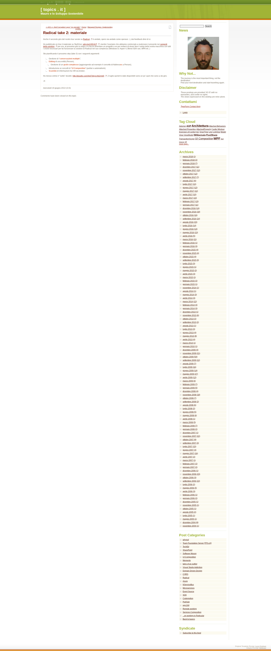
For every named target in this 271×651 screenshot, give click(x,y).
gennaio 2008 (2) (190, 429)
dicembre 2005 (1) (190, 502)
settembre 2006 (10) (191, 481)
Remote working (190, 609)
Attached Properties (187, 129)
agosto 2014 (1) (189, 291)
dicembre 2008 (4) (190, 391)
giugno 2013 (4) (189, 333)
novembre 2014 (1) (191, 288)
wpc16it (186, 605)
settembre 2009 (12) (191, 360)
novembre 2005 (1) (191, 505)
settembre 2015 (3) (191, 260)
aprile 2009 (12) (189, 377)
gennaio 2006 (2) (190, 498)
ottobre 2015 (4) (189, 257)
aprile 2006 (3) (189, 491)
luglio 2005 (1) (189, 515)
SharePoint (187, 550)
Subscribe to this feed (192, 633)
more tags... (184, 144)
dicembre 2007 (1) (190, 433)
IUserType (204, 132)
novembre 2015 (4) (191, 253)
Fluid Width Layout (59, 2)
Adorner (182, 126)
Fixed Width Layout (62, 2)
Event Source (188, 591)
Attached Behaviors (217, 126)
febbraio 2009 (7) (190, 384)
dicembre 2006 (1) (190, 471)
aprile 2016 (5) (189, 236)
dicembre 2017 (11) (191, 167)
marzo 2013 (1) (189, 343)
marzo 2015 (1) (189, 277)
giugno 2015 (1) (189, 267)
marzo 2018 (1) (189, 156)
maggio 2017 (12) (190, 191)
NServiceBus (188, 585)
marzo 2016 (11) (190, 239)
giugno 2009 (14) (190, 371)
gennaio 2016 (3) (190, 246)
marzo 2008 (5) (189, 422)
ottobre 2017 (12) (190, 174)
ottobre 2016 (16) (190, 215)
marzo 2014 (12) (190, 301)
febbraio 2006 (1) (190, 495)
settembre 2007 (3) (191, 443)
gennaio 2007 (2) (190, 467)
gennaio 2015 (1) (190, 284)
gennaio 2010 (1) (190, 346)
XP (186, 142)
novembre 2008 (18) (191, 395)
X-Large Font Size (52, 2)
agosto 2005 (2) (189, 512)
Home (84, 27)
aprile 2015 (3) (189, 274)
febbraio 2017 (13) (191, 201)
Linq (211, 132)
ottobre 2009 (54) (190, 357)
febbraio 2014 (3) (190, 305)
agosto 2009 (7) (189, 364)
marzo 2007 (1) (189, 460)
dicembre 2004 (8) (190, 522)
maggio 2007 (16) (190, 453)
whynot (186, 540)
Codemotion (188, 598)
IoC (197, 132)
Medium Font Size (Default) (47, 2)
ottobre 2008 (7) (189, 398)
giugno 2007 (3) (189, 450)
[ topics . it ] (53, 9)
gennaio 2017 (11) (190, 205)
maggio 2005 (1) (190, 519)
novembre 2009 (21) (191, 353)
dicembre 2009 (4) (190, 350)
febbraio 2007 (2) (190, 464)
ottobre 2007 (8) (189, 440)
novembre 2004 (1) (191, 526)
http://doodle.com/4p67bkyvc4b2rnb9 (88, 76)
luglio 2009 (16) (189, 367)
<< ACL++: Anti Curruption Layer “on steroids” (63, 27)
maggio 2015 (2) (190, 270)
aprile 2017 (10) (189, 194)
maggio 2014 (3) (190, 295)
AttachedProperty (203, 129)
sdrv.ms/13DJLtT (90, 44)
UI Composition (204, 138)
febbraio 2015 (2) (190, 281)
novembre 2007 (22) (191, 436)
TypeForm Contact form (190, 106)
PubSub (186, 602)
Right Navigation (69, 2)
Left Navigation (67, 2)
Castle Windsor (218, 129)
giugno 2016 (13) (190, 229)
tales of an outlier (190, 564)
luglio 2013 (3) (189, 329)
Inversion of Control (187, 132)
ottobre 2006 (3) (189, 478)
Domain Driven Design (192, 571)
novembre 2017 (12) (191, 170)
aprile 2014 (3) (189, 298)
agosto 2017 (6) (189, 181)
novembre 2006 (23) (191, 474)
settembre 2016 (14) (191, 219)
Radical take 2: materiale (65, 33)
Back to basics (189, 619)
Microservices (188, 588)
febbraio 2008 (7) (190, 426)
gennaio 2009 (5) (190, 388)
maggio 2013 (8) (190, 336)
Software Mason (190, 553)
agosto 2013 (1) (189, 326)
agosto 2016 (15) (190, 222)
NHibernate (200, 135)
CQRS (185, 574)
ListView (216, 132)
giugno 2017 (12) (190, 188)
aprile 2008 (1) (189, 419)
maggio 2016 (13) (190, 232)
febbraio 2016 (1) (190, 243)
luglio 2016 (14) (189, 226)
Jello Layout (56, 2)
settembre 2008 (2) (191, 402)
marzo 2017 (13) (190, 198)
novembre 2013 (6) (191, 315)
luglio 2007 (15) (189, 446)
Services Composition (192, 612)
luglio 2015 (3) (189, 264)
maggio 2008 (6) (190, 415)
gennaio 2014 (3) (190, 308)
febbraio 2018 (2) (190, 160)
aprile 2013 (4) (189, 339)
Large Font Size (49, 2)
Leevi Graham (260, 646)
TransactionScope (187, 139)
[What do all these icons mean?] (43, 2)
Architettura (200, 125)
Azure (185, 581)
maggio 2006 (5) (190, 488)
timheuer (262, 648)
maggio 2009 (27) (190, 374)
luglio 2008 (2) (189, 408)
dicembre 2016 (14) (191, 208)
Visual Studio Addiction (192, 567)
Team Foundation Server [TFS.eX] (197, 543)
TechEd (186, 547)
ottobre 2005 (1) (189, 509)
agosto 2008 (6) (189, 405)
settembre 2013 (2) (191, 322)
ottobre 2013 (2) (189, 319)
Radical (86, 39)
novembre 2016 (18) (191, 212)
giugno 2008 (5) (189, 412)
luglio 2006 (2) (189, 484)
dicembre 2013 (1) (190, 312)
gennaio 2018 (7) (190, 163)
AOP (188, 126)
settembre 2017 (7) (191, 177)
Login (185, 112)
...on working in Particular (193, 616)
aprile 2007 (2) (189, 457)
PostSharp (211, 135)
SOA (185, 595)
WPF (217, 138)
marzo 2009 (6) (189, 381)
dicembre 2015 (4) (190, 250)
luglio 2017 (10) (189, 184)
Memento (187, 560)
